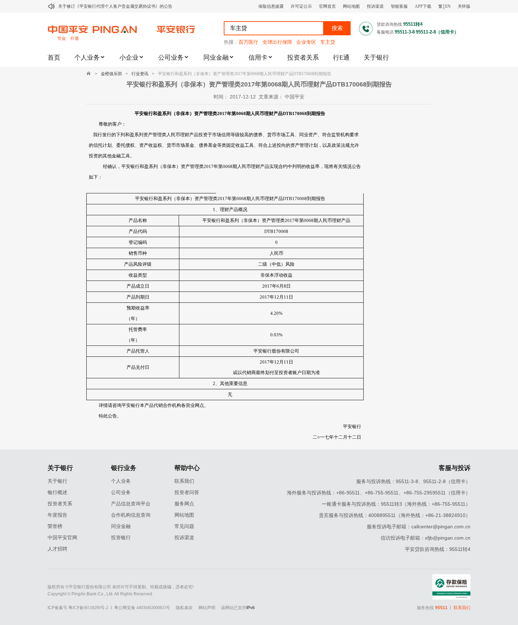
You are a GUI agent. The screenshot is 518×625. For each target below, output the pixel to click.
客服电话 (385, 32)
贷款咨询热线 (389, 24)
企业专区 (306, 42)
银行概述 (57, 492)
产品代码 (138, 231)
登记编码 (138, 242)
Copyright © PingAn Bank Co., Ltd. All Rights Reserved (100, 593)
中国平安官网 (62, 537)
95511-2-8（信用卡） (437, 32)
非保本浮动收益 (276, 275)
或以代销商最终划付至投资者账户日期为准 (276, 372)
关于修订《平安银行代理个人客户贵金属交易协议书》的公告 (115, 6)
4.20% (276, 313)
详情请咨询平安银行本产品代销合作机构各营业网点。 (154, 405)
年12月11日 (281, 297)
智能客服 (399, 6)
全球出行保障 (277, 42)
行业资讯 (139, 73)
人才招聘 (57, 549)
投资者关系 (303, 57)
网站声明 (206, 607)
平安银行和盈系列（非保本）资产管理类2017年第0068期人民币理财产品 (276, 220)
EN (448, 6)
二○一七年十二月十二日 (337, 437)
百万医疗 (248, 42)
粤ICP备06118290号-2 (88, 607)
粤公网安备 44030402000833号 (142, 607)
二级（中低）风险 (276, 264)
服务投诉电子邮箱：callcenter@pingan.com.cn (418, 526)
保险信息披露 (271, 6)
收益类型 (138, 275)
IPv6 (250, 607)
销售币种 (138, 253)
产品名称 (138, 220)
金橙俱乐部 (111, 73)
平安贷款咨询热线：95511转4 (437, 549)
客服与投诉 (454, 467)
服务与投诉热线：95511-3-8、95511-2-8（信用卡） (413, 481)
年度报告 (57, 515)
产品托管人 (138, 351)
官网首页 (327, 6)
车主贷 (327, 42)
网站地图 (351, 6)
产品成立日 (138, 286)
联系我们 (184, 481)
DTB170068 (276, 231)
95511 (441, 607)
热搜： (231, 42)
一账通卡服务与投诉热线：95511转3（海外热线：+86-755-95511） (396, 504)
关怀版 (464, 6)
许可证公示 (301, 6)
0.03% (276, 334)
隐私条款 (184, 607)
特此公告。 (110, 416)
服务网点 (184, 503)
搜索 (337, 28)
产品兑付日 (138, 367)
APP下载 (423, 6)
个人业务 (87, 57)
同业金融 (216, 57)
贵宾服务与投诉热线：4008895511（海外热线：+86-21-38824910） (394, 515)
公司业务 (171, 57)
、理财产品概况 (231, 209)
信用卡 (257, 57)
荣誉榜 (55, 526)
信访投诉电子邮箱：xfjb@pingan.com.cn (425, 538)
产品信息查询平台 (130, 503)
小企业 (128, 57)
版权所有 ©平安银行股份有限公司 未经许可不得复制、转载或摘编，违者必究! (120, 586)
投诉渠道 (375, 6)
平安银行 (352, 426)
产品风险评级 (138, 264)
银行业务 (123, 467)
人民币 (276, 253)
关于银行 (376, 57)
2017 (267, 286)
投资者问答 (186, 492)
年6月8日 (281, 286)
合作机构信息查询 (130, 515)
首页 (54, 57)
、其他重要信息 (231, 383)
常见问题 (184, 526)
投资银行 (121, 537)
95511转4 (413, 24)
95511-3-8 (405, 32)
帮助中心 (187, 467)
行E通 (341, 57)
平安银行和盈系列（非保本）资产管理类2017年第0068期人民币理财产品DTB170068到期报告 (244, 73)
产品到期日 (138, 297)
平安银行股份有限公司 (276, 351)
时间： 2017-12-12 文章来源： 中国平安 (259, 97)
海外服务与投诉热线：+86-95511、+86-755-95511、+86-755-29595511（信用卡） (378, 492)
